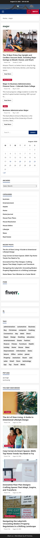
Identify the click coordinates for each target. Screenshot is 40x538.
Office (13, 354)
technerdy (6, 380)
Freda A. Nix (7, 62)
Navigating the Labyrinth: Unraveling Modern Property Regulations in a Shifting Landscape (19, 524)
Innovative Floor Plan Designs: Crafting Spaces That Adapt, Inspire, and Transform (19, 487)
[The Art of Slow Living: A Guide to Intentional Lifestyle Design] (20, 403)
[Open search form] (24, 11)
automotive (21, 327)
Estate (19, 340)
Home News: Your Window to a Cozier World (19, 274)
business (6, 199)
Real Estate (7, 237)
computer (22, 330)
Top (10, 365)
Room (25, 358)
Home (5, 210)
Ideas (27, 347)
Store (18, 361)
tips (5, 365)
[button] (3, 12)
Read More (8, 74)
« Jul (4, 173)
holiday (6, 347)
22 (30, 162)
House (20, 347)
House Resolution (9, 222)
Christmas (13, 330)
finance (6, 344)
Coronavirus (8, 334)
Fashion (27, 340)
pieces (27, 354)
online (20, 354)
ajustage (6, 378)
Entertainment (8, 203)
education (30, 337)
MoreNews (19, 536)
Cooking (31, 330)
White (23, 365)
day (16, 334)
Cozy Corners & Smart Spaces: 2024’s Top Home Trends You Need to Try (19, 452)
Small (12, 361)
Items (30, 351)
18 (10, 162)
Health (5, 207)
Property (7, 358)
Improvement (9, 351)
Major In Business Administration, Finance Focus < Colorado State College (19, 85)
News (5, 106)
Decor (28, 334)
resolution (16, 358)
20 (20, 162)
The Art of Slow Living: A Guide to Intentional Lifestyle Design (18, 418)
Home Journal (8, 214)
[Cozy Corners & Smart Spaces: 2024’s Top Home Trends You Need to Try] (20, 436)
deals (22, 334)
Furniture (22, 344)
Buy (5, 330)
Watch (35, 12)
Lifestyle (6, 229)
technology (27, 361)
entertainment (9, 340)
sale (30, 358)
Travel (16, 365)
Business (31, 327)
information (20, 351)
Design (13, 337)
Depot (6, 337)
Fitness (14, 344)
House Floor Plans (9, 218)
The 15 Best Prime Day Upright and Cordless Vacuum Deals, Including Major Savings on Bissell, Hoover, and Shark (20, 41)
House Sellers (9, 50)
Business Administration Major (15, 110)
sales (5, 361)
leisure (6, 354)
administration (9, 327)
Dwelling (21, 337)
